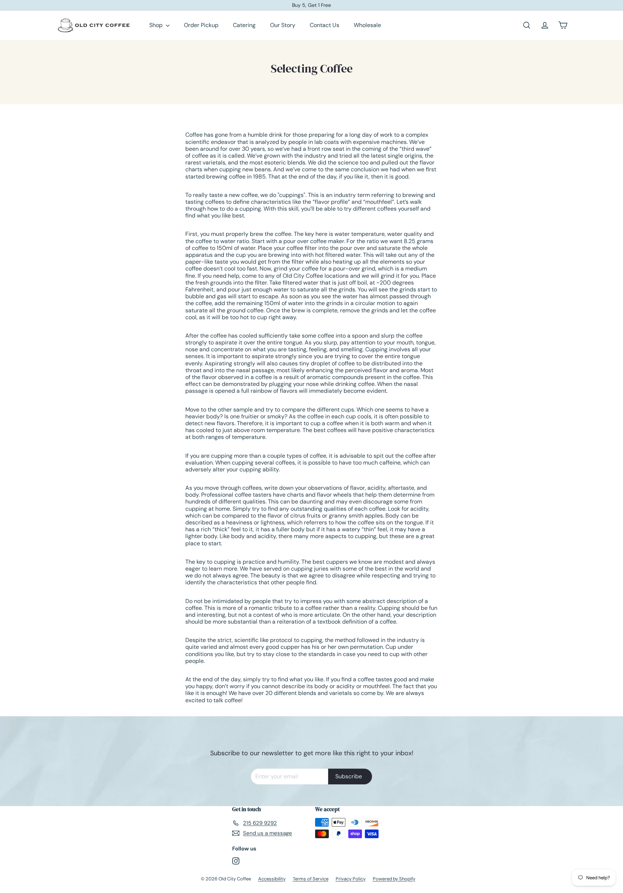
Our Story (282, 25)
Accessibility (272, 879)
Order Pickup (201, 25)
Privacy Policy (351, 879)
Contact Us (324, 25)
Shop (156, 25)
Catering (244, 25)
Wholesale (367, 25)
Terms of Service (310, 879)
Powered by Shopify (394, 879)
